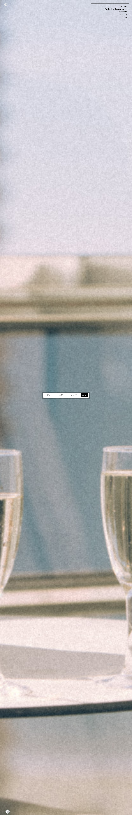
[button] (8, 812)
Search (84, 395)
